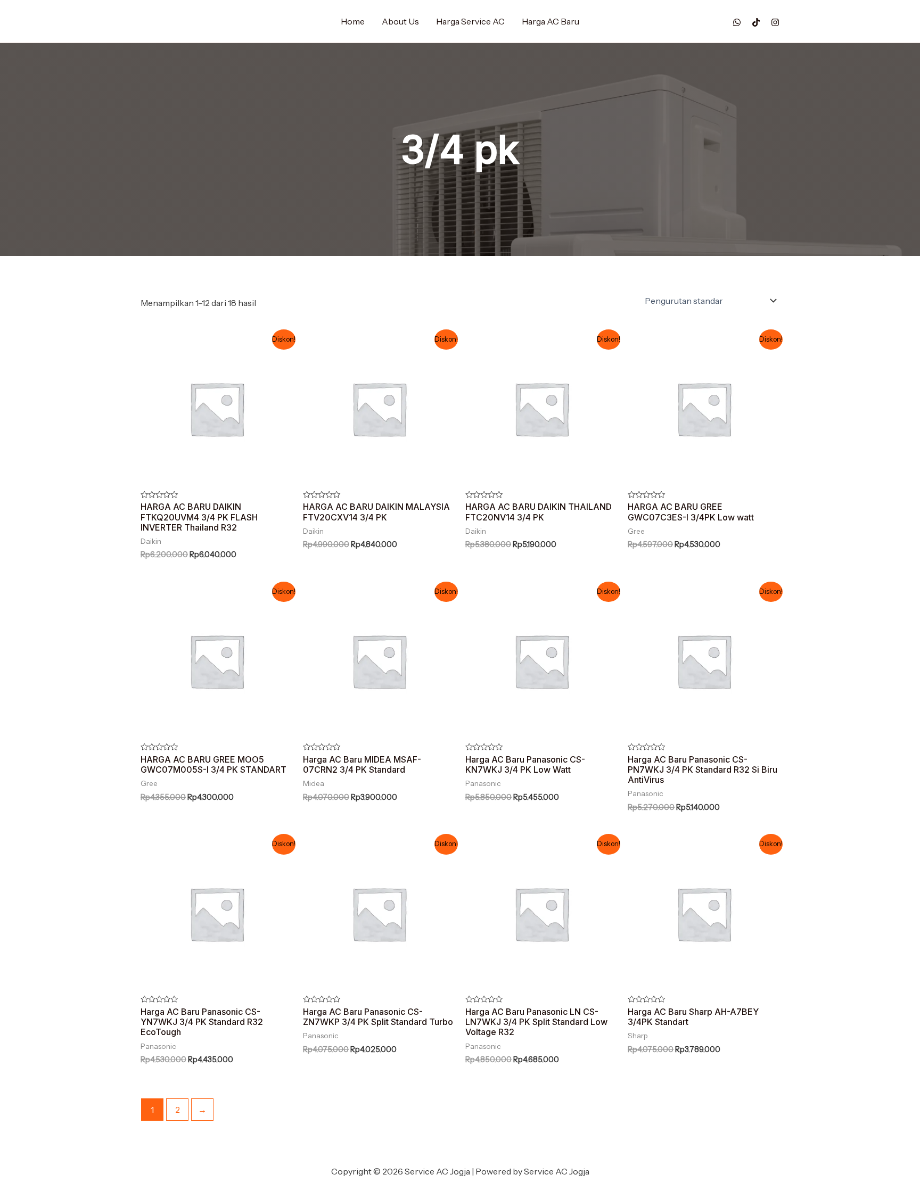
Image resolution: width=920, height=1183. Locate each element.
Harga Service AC (470, 21)
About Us (400, 21)
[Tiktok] (756, 22)
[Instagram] (775, 22)
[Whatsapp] (737, 22)
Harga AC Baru (550, 21)
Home (353, 21)
